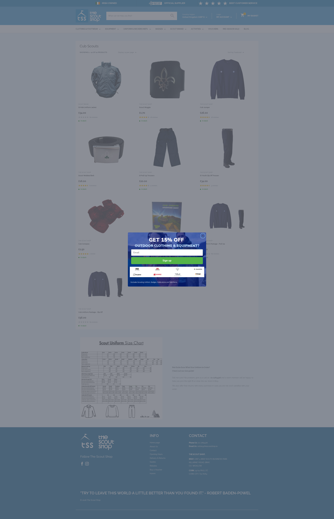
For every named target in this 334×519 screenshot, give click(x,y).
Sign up (167, 260)
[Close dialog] (203, 235)
